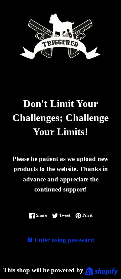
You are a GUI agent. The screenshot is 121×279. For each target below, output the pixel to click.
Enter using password (63, 239)
